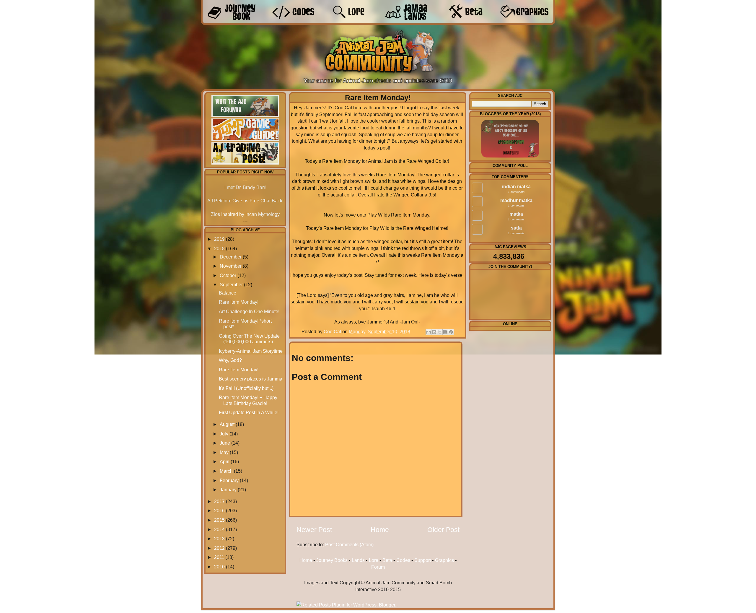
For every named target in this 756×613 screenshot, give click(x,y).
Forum (378, 567)
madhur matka (516, 200)
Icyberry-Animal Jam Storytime (251, 351)
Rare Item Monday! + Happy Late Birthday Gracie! (248, 400)
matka (516, 214)
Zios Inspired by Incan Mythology (245, 214)
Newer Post (314, 530)
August (227, 424)
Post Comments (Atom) (349, 544)
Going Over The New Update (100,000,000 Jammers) (249, 338)
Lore (373, 560)
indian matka (516, 186)
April (224, 461)
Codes (403, 560)
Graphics (444, 560)
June (225, 442)
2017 (219, 501)
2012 (219, 548)
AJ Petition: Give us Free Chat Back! (245, 200)
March (226, 471)
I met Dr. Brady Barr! (245, 187)
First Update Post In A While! (248, 412)
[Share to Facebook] (445, 332)
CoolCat (333, 331)
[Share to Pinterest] (451, 332)
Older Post (443, 530)
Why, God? (230, 360)
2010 (219, 566)
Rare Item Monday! (238, 302)
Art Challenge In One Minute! (249, 311)
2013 (219, 538)
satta (516, 227)
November (231, 266)
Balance (227, 292)
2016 (219, 510)
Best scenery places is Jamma (250, 378)
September (231, 284)
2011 (219, 557)
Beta (387, 560)
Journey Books (332, 560)
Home (380, 530)
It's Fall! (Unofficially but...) (246, 388)
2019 (219, 239)
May (224, 452)
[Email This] (428, 332)
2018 (219, 248)
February (229, 480)
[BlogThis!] (434, 332)
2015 (219, 520)
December (231, 256)
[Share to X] (440, 332)
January (228, 489)
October (228, 275)
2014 (219, 529)
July (224, 433)
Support (422, 560)
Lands (358, 560)
